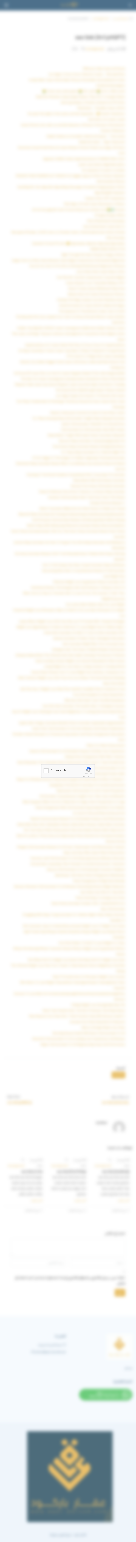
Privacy (85, 777)
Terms (90, 777)
